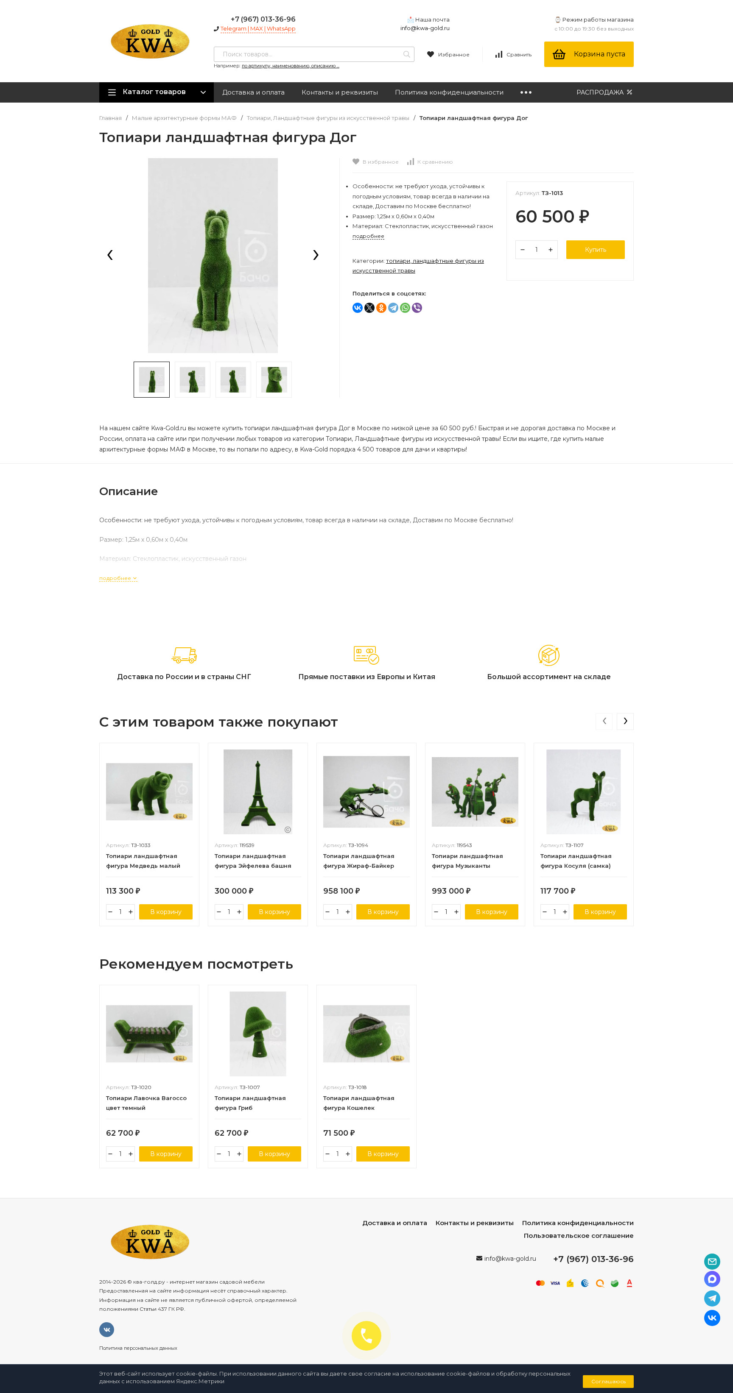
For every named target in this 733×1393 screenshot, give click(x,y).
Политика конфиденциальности (449, 92)
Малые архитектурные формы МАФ (184, 118)
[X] (369, 308)
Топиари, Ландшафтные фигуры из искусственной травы (328, 118)
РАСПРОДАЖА (600, 92)
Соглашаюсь (608, 1381)
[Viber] (417, 308)
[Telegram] (393, 308)
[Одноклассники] (381, 308)
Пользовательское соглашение (579, 1235)
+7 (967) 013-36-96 (263, 19)
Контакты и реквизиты (340, 92)
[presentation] (109, 255)
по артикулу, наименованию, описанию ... (290, 66)
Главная (110, 118)
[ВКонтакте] (358, 308)
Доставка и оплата (253, 92)
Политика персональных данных (138, 1348)
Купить (595, 250)
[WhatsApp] (405, 308)
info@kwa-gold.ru (425, 28)
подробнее (115, 578)
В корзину (166, 912)
